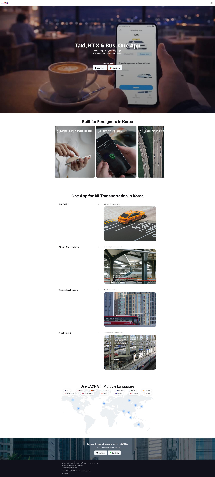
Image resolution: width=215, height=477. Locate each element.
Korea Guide (65, 473)
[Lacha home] (5, 3)
